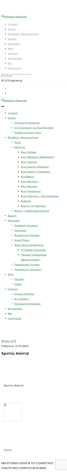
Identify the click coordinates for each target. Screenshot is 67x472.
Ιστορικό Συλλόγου (24, 294)
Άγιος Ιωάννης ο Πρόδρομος (36, 171)
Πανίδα (18, 284)
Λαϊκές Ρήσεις (22, 240)
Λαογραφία (14, 44)
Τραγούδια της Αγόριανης (27, 269)
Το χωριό (13, 24)
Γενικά (17, 142)
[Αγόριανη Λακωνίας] (14, 16)
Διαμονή (12, 39)
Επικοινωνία (14, 68)
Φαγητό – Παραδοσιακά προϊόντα (31, 211)
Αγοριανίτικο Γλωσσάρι (27, 235)
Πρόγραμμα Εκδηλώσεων (27, 303)
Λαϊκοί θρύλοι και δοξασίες (29, 245)
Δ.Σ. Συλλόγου (21, 299)
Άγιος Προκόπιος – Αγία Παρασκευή (40, 196)
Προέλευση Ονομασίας (26, 225)
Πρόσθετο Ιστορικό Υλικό (27, 132)
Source (8, 450)
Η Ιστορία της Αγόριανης (27, 123)
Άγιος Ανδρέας (29, 152)
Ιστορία (12, 29)
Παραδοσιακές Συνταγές (27, 264)
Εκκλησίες (20, 147)
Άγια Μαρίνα (27, 176)
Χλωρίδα (19, 279)
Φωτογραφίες (15, 58)
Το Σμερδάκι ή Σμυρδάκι (33, 250)
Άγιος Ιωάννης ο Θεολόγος (35, 167)
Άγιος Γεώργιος (29, 162)
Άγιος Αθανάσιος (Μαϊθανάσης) (37, 157)
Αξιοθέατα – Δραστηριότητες (23, 34)
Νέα (10, 63)
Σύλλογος (13, 53)
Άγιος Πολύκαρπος (31, 191)
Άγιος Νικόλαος (29, 186)
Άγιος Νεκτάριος (30, 181)
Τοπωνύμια (20, 230)
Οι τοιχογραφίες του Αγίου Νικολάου (34, 127)
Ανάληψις (26, 201)
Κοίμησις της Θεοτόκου (33, 206)
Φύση (11, 48)
